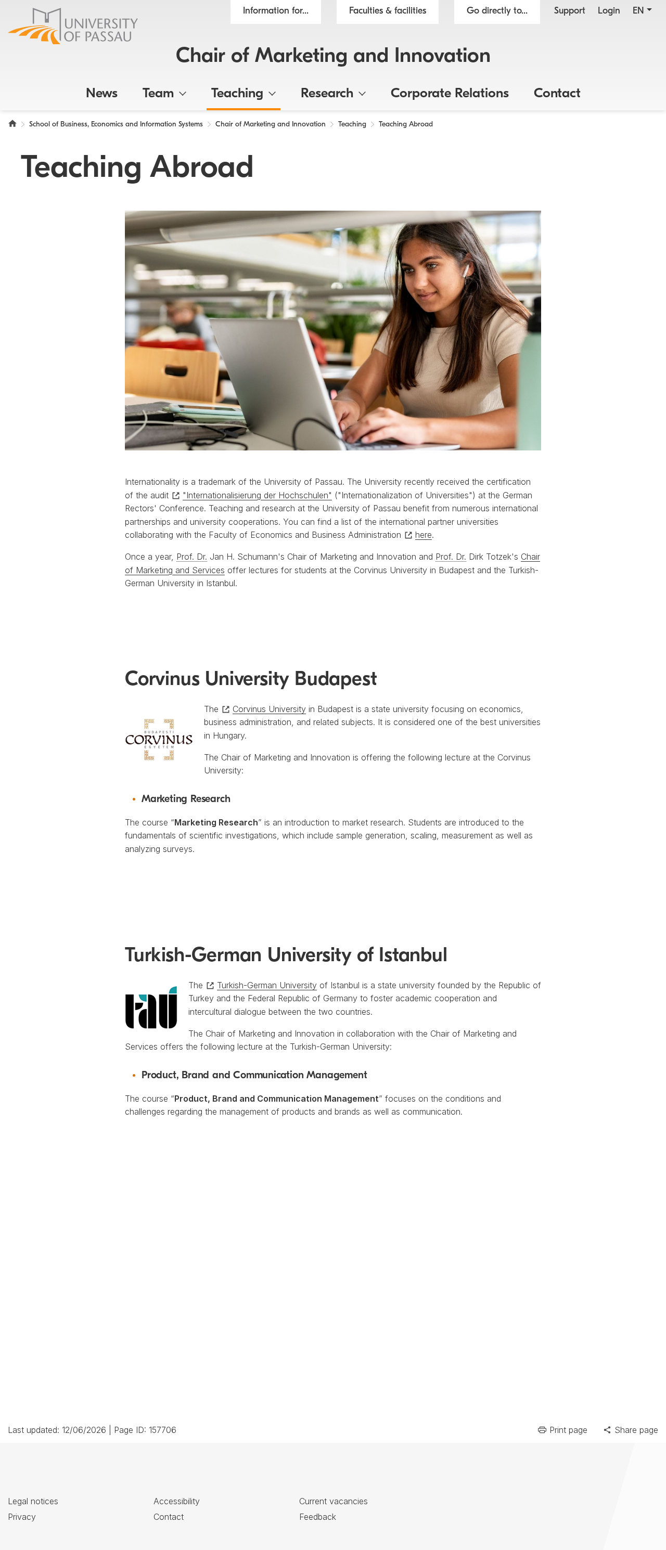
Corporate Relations (450, 94)
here (423, 534)
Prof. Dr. (191, 556)
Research (327, 94)
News (102, 94)
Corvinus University (269, 709)
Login (609, 11)
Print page (568, 1430)
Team (158, 94)
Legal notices (33, 1501)
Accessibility (176, 1501)
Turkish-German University (267, 985)
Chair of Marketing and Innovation (333, 56)
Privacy (22, 1517)
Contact (557, 94)
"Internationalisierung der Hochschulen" (257, 495)
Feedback (317, 1517)
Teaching (237, 94)
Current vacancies (333, 1501)
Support (569, 11)
